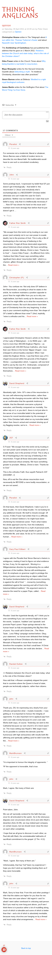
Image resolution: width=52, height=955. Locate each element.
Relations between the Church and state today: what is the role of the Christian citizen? (25, 53)
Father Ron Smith (17, 223)
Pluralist (13, 144)
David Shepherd (16, 383)
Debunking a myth (22, 72)
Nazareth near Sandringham (14, 43)
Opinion (18, 32)
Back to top (26, 948)
